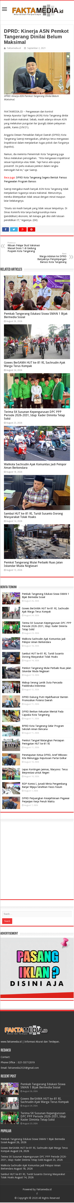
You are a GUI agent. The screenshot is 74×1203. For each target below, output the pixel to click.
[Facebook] (37, 1194)
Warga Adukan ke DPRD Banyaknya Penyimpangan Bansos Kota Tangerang (51, 258)
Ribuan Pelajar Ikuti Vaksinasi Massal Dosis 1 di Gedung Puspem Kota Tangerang (24, 247)
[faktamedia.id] (37, 10)
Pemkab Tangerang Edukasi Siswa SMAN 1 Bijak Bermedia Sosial (42, 1085)
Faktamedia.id (14, 48)
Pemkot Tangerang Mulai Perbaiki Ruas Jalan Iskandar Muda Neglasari (33, 564)
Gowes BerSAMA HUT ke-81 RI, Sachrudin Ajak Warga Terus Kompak (44, 1100)
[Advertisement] (37, 860)
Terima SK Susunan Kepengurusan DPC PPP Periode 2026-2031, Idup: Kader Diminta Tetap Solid (34, 415)
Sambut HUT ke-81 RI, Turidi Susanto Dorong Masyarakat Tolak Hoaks (33, 515)
